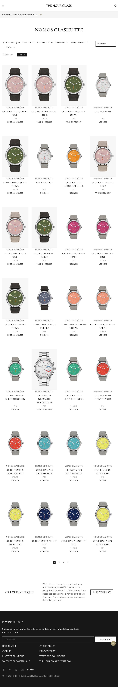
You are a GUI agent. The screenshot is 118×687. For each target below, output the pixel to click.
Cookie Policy (47, 646)
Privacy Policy (47, 651)
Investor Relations (13, 656)
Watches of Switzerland (16, 661)
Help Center (9, 646)
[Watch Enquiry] (113, 643)
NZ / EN (30, 669)
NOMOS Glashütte (28, 14)
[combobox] (106, 44)
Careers (6, 651)
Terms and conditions (52, 656)
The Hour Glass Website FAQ (55, 661)
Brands (16, 14)
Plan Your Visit (102, 592)
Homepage (7, 14)
